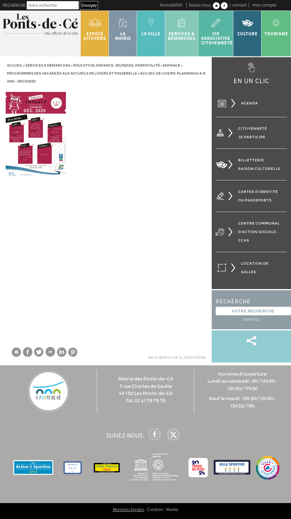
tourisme (276, 33)
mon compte (264, 5)
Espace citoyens (95, 36)
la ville (151, 33)
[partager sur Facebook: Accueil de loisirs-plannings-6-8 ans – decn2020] (27, 352)
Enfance (171, 65)
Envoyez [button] (89, 5)
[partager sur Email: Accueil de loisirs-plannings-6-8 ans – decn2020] (16, 353)
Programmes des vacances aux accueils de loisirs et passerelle (72, 73)
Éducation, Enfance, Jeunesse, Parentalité (116, 65)
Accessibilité (171, 5)
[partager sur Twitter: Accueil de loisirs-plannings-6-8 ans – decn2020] (39, 352)
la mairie (123, 36)
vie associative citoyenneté (217, 38)
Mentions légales (128, 509)
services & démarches (182, 36)
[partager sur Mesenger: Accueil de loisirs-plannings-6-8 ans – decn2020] (50, 353)
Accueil (14, 65)
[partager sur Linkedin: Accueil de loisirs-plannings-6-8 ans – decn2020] (61, 352)
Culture (247, 33)
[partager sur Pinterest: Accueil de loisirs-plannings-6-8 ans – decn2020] (73, 352)
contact (239, 5)
